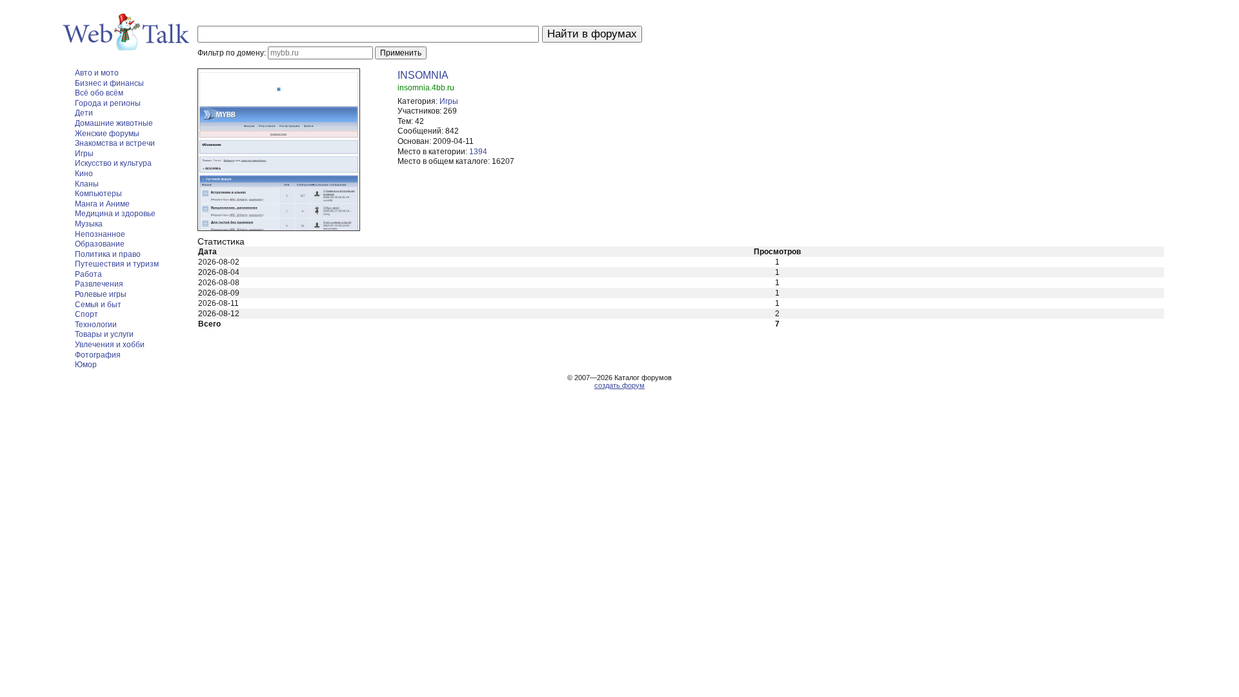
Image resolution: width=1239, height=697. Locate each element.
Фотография (98, 354)
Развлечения (99, 283)
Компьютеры (98, 193)
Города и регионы (108, 103)
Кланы (87, 183)
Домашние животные (114, 123)
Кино (84, 173)
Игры (84, 153)
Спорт (86, 314)
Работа (88, 274)
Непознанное (100, 234)
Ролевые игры (100, 294)
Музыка (89, 223)
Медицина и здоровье (115, 213)
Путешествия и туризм (117, 263)
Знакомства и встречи (115, 143)
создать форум (619, 385)
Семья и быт (98, 304)
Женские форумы (107, 133)
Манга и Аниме (102, 203)
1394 (478, 151)
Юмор (86, 364)
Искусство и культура (113, 163)
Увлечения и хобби (110, 344)
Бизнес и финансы (109, 83)
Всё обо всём (99, 92)
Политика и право (108, 254)
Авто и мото (97, 72)
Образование (100, 243)
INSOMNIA (423, 75)
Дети (84, 112)
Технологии (96, 324)
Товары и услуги (104, 334)
